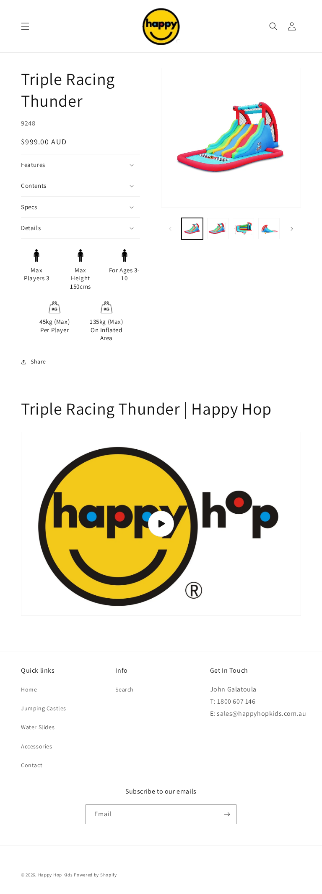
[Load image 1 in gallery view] (192, 228)
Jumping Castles (43, 708)
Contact (31, 765)
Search (124, 689)
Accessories (36, 746)
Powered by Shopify (95, 875)
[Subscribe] (227, 814)
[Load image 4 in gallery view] (269, 228)
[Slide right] (292, 229)
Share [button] (38, 361)
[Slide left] (170, 229)
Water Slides (38, 727)
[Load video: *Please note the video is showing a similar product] (161, 523)
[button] (25, 26)
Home (29, 689)
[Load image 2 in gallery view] (218, 228)
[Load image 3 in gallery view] (243, 228)
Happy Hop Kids (55, 875)
